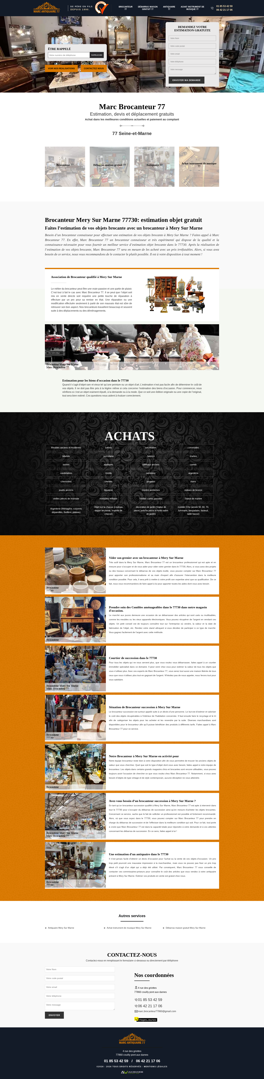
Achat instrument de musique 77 (192, 8)
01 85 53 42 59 (224, 6)
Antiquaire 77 (169, 8)
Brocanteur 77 (125, 8)
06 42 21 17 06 (224, 10)
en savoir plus (65, 185)
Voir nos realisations (61, 68)
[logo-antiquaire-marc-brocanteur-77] (46, 8)
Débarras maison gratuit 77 (148, 8)
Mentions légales (155, 1067)
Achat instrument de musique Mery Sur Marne (129, 928)
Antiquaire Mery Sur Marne (61, 928)
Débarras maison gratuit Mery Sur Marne (185, 928)
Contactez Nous (94, 68)
